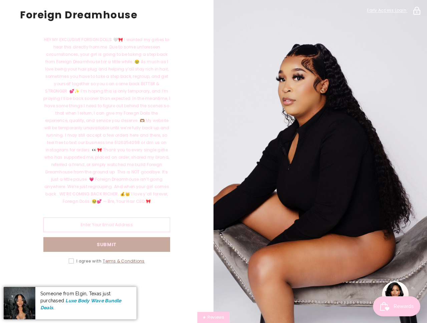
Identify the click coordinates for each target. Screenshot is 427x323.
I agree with (88, 261)
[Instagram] (88, 282)
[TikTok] (125, 282)
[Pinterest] (106, 282)
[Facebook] (69, 282)
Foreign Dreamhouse (78, 15)
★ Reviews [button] (213, 317)
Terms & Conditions (123, 261)
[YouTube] (144, 282)
